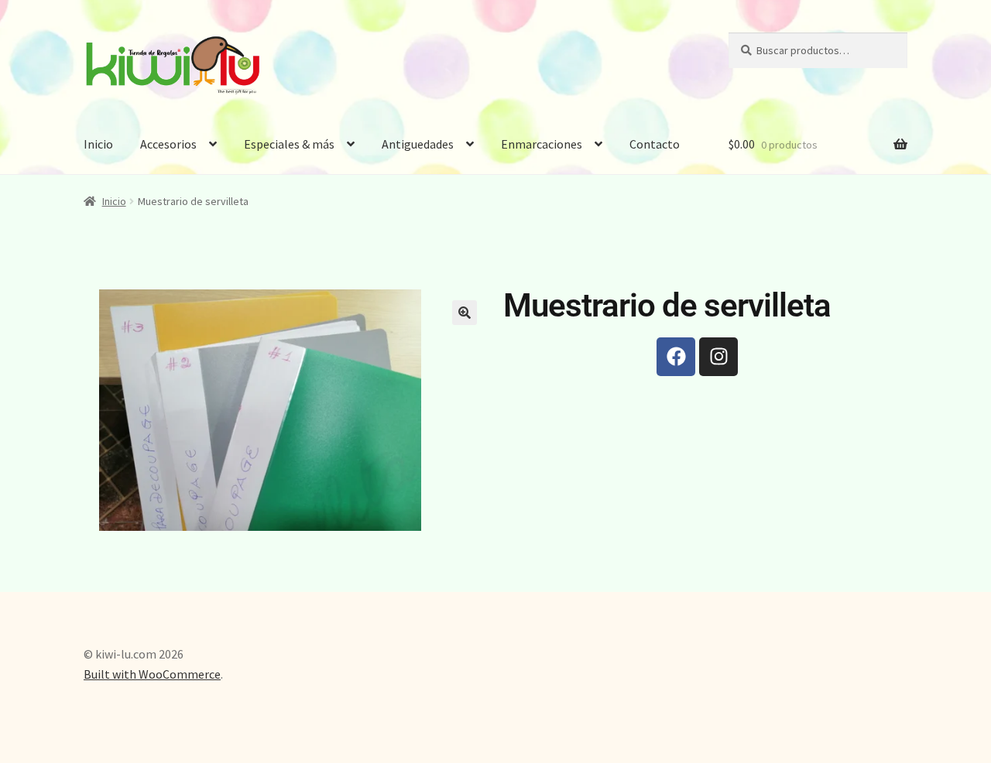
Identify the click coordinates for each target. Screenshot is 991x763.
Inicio (98, 144)
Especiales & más (289, 144)
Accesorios (168, 144)
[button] (464, 312)
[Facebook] (676, 356)
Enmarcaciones (541, 144)
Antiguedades (418, 144)
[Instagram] (718, 356)
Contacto (654, 144)
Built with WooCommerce (152, 674)
